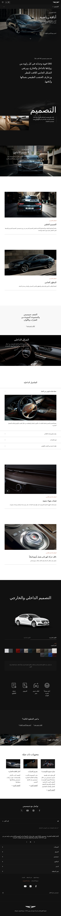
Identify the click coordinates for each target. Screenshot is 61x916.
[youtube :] (25, 886)
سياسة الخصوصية (26, 880)
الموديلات (56, 847)
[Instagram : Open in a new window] (33, 810)
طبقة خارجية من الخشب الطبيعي (47, 447)
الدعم (57, 866)
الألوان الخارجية (52, 637)
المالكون (56, 861)
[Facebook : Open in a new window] (39, 810)
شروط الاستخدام (35, 880)
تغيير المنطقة (55, 871)
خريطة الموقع (36, 877)
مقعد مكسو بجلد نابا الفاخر (48, 434)
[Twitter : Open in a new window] (21, 810)
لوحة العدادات (51, 440)
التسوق (57, 852)
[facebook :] (36, 886)
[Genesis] (56, 2)
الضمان (23, 877)
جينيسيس (56, 856)
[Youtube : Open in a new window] (27, 810)
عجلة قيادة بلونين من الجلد (46, 392)
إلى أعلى (6, 821)
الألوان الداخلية (27, 637)
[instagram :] (30, 886)
